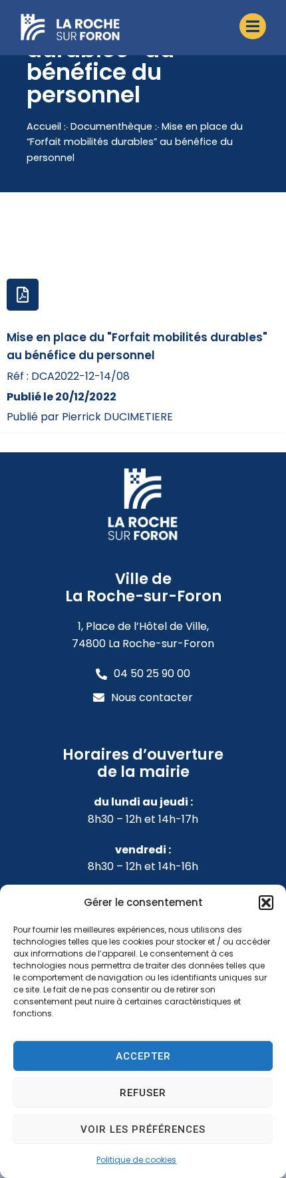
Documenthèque (111, 126)
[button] (266, 902)
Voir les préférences (143, 1129)
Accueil (44, 126)
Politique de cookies (136, 1159)
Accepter (143, 1056)
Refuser (143, 1093)
